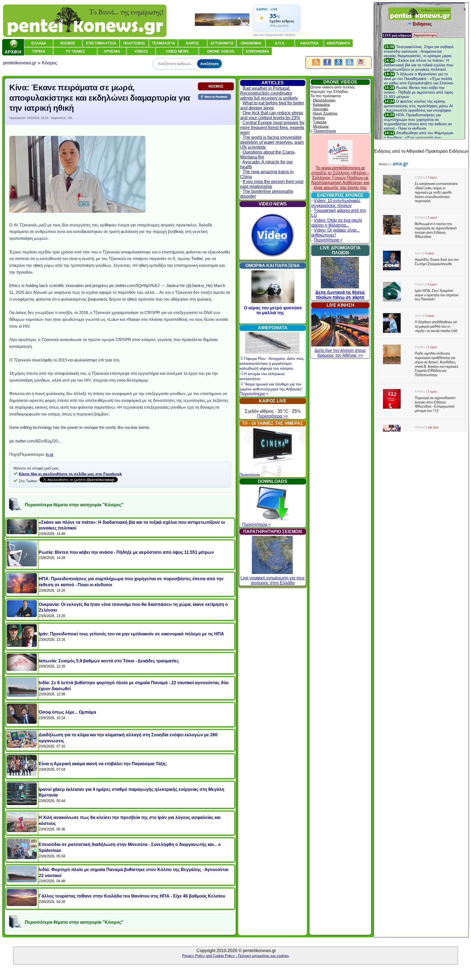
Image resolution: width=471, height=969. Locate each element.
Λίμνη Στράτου (325, 113)
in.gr (49, 454)
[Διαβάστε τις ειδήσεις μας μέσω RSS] (316, 66)
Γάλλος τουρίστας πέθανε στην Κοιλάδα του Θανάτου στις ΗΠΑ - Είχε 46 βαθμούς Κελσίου (132, 896)
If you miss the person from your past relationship (272, 184)
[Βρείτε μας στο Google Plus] (338, 66)
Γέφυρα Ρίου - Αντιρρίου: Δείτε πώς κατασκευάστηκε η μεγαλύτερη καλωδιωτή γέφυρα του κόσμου (272, 363)
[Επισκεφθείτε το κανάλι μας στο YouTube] (361, 66)
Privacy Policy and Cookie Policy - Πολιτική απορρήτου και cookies (235, 956)
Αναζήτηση (209, 63)
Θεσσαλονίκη (324, 100)
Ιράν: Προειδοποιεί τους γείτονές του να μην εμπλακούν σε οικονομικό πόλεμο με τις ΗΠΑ (131, 634)
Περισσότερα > (254, 393)
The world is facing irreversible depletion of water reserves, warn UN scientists (272, 142)
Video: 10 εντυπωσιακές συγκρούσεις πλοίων (336, 203)
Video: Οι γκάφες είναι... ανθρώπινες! (335, 232)
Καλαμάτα (321, 104)
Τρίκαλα (320, 122)
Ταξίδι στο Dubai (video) (243, 308)
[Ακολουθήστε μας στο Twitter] (350, 66)
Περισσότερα (250, 474)
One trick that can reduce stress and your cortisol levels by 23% (271, 115)
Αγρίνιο (319, 117)
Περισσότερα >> (272, 416)
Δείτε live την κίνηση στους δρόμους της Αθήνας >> (340, 353)
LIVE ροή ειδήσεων (397, 35)
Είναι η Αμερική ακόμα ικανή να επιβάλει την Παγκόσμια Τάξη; (103, 763)
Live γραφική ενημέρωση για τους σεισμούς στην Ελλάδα (272, 580)
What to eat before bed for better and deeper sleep (272, 105)
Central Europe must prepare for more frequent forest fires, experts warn (272, 127)
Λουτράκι (320, 109)
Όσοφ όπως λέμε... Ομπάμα (67, 712)
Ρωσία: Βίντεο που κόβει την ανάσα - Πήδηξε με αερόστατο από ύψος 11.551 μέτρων (126, 552)
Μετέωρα (320, 126)
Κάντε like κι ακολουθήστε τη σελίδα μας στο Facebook (70, 474)
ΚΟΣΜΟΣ (216, 86)
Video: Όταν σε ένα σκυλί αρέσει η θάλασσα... (336, 223)
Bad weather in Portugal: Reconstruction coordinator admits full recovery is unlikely (269, 93)
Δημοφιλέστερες (424, 35)
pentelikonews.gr (19, 63)
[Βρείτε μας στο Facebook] (327, 66)
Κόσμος (49, 63)
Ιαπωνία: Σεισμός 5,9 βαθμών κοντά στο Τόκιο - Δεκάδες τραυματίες (109, 661)
